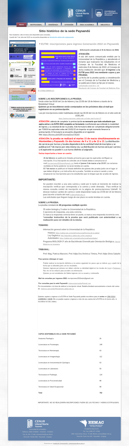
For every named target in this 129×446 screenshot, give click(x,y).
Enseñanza (53, 25)
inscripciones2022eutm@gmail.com (61, 163)
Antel (109, 268)
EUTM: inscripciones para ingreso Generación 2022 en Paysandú (80, 44)
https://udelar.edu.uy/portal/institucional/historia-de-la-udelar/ (78, 233)
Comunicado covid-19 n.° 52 (89, 86)
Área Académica (87, 25)
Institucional (36, 25)
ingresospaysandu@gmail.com (79, 283)
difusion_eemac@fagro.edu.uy (102, 434)
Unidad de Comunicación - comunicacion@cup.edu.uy (69, 443)
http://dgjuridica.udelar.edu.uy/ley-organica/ (76, 236)
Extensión (69, 25)
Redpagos (116, 268)
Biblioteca (105, 25)
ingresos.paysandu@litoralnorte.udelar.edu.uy (57, 289)
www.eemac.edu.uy (81, 434)
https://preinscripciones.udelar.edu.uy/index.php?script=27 (80, 118)
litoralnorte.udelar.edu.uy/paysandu (62, 37)
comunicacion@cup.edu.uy (44, 434)
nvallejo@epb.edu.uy (77, 195)
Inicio (21, 25)
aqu (109, 263)
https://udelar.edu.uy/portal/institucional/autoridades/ (79, 238)
